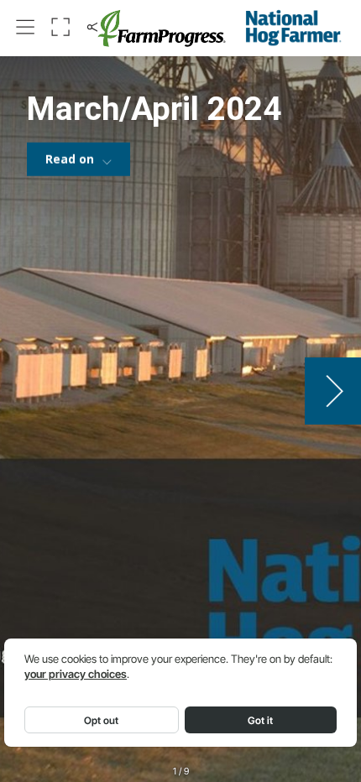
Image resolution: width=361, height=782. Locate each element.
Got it (260, 720)
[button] (25, 27)
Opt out (101, 720)
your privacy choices (75, 674)
